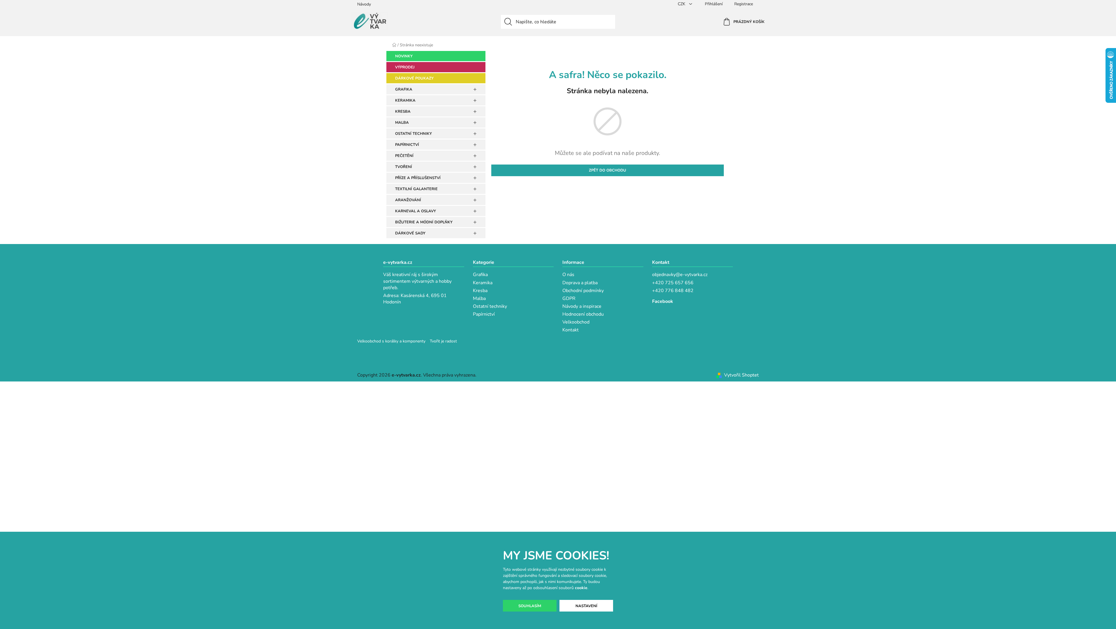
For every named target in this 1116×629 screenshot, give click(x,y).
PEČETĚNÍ (404, 155)
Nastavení (586, 606)
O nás (568, 274)
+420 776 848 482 (672, 290)
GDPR (568, 298)
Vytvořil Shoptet (741, 375)
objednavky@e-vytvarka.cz (679, 274)
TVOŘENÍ (403, 166)
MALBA (402, 122)
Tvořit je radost (443, 341)
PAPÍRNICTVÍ (407, 144)
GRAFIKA (403, 89)
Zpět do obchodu (607, 170)
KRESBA (403, 111)
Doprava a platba (580, 283)
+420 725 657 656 (672, 283)
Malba (479, 298)
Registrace (743, 4)
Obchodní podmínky (583, 290)
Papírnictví (484, 314)
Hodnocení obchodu (583, 314)
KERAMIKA (405, 100)
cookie (581, 588)
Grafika (480, 274)
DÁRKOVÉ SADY (410, 233)
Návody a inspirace (581, 306)
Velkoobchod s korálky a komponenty (391, 341)
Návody (364, 4)
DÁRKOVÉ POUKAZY (414, 78)
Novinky (404, 56)
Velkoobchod (575, 322)
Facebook (662, 301)
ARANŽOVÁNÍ (408, 200)
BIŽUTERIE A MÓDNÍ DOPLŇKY (424, 222)
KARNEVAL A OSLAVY (415, 211)
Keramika (482, 283)
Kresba (480, 290)
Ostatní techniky (490, 306)
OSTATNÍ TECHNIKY (413, 133)
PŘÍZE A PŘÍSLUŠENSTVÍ (418, 178)
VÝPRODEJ (405, 67)
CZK (682, 4)
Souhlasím (529, 606)
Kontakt (570, 330)
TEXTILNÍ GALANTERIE (416, 189)
